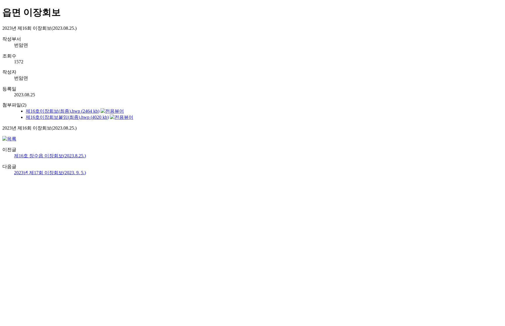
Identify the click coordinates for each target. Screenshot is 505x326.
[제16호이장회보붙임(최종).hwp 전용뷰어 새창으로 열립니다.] (121, 117)
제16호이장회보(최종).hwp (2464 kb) (62, 111)
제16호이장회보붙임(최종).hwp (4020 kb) (67, 117)
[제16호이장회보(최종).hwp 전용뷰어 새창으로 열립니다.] (112, 111)
